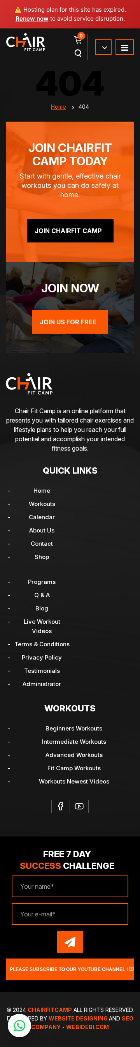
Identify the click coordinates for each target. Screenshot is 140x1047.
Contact (42, 543)
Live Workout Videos (42, 626)
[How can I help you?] (19, 1025)
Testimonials (42, 670)
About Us (41, 530)
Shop (42, 557)
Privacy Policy (42, 657)
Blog (41, 608)
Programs (42, 581)
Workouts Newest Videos (74, 781)
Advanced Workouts (74, 755)
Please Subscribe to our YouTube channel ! (69, 969)
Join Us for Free (68, 322)
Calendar (42, 517)
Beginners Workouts (74, 728)
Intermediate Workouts (74, 741)
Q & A (42, 595)
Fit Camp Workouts (74, 768)
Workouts (42, 504)
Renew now (32, 18)
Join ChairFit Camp (68, 231)
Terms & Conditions (42, 644)
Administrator (42, 684)
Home (58, 106)
